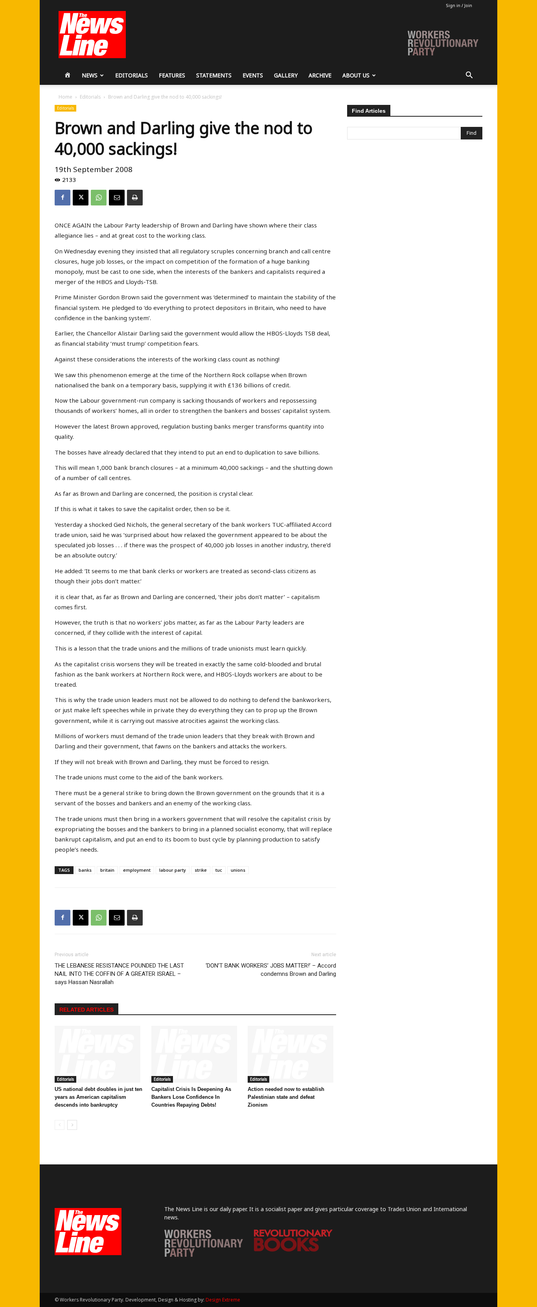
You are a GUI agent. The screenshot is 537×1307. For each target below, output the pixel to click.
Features (172, 75)
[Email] (117, 197)
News (89, 75)
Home (65, 96)
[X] (80, 197)
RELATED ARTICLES (86, 1009)
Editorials (131, 75)
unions (238, 870)
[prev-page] (59, 1125)
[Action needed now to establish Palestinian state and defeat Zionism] (292, 1054)
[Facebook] (62, 197)
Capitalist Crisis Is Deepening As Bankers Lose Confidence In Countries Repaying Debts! (191, 1097)
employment (137, 870)
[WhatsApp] (99, 197)
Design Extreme (223, 1299)
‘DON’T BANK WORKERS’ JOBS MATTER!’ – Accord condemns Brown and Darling (271, 969)
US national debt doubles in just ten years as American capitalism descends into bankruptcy (98, 1097)
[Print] (135, 197)
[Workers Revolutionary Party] (203, 1254)
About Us (356, 75)
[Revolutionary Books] (293, 1249)
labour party (172, 870)
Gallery (286, 75)
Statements (214, 75)
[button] (469, 76)
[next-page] (72, 1125)
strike (201, 870)
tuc (218, 870)
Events (253, 75)
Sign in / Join (459, 5)
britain (107, 870)
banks (85, 870)
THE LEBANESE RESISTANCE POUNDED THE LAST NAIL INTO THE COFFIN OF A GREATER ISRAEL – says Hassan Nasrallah (119, 974)
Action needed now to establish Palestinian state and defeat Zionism (286, 1097)
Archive (320, 75)
